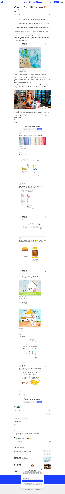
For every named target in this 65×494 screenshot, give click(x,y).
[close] (42, 464)
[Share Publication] (52, 2)
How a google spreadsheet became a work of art (22, 451)
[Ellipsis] (50, 430)
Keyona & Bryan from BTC (20, 430)
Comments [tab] (16, 421)
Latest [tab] (18, 447)
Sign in (62, 2)
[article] (32, 452)
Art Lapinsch (18, 437)
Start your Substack (29, 489)
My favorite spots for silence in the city (21, 458)
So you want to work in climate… (21, 450)
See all (16, 471)
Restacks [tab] (20, 421)
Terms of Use (37, 483)
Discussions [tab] (22, 447)
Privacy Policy (40, 484)
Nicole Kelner (20, 452)
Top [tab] (15, 447)
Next (48, 414)
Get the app (37, 489)
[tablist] (18, 421)
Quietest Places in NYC (19, 457)
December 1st (26, 88)
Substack (27, 491)
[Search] (50, 2)
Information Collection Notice (32, 484)
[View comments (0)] (24, 461)
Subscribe (56, 2)
